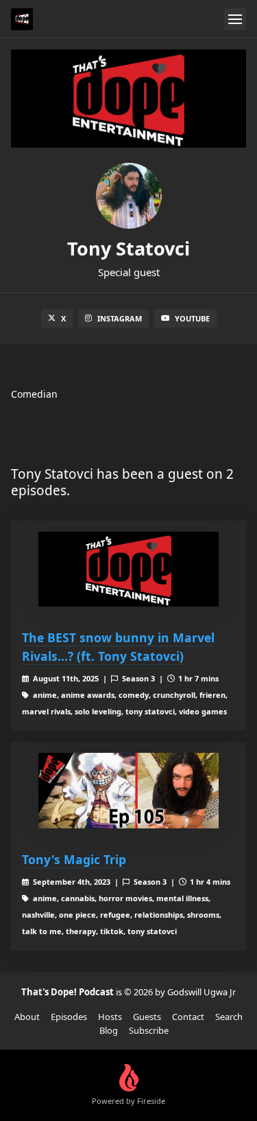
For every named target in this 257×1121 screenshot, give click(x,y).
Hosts (110, 1016)
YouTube (192, 318)
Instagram (119, 318)
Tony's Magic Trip (74, 859)
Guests (147, 1016)
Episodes (69, 1016)
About (27, 1016)
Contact (188, 1016)
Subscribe (149, 1030)
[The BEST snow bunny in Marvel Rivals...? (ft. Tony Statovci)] (128, 569)
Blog (108, 1030)
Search (229, 1016)
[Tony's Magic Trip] (128, 790)
